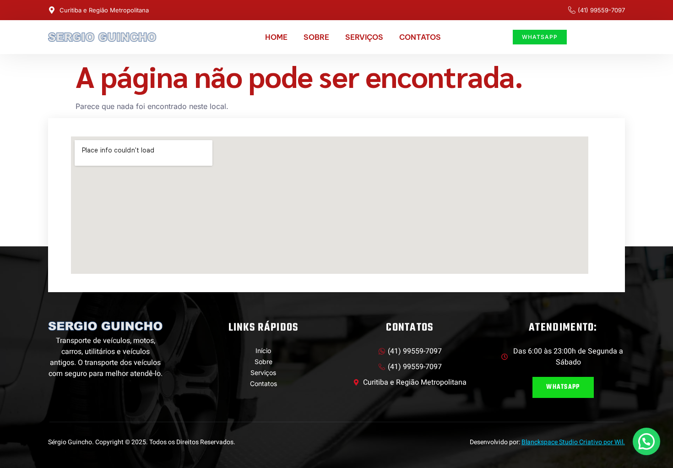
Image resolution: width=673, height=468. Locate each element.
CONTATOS (420, 37)
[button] (646, 441)
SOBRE (316, 37)
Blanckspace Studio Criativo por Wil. (573, 442)
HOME (276, 37)
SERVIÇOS (364, 37)
